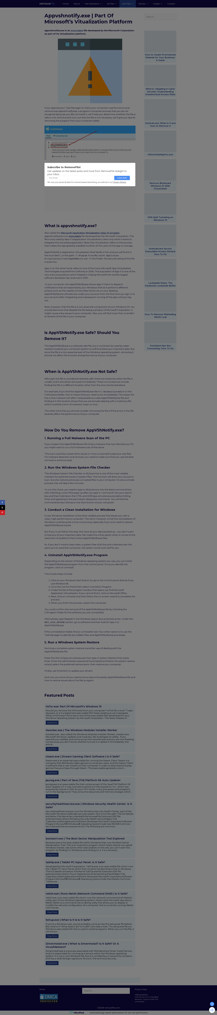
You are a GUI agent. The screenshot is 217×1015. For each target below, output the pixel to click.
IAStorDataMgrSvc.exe (160, 154)
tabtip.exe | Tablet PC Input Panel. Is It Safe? (75, 862)
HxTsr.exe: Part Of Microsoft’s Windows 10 (73, 706)
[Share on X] (2, 507)
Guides (156, 4)
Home (66, 4)
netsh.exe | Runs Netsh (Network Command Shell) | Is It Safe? (87, 893)
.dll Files (110, 4)
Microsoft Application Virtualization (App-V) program (90, 233)
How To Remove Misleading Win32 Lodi (160, 315)
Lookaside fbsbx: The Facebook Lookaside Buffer (160, 284)
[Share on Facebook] (2, 502)
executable (77, 30)
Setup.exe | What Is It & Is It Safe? (68, 919)
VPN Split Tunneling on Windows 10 (160, 218)
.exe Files (126, 4)
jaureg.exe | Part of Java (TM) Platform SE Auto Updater (83, 780)
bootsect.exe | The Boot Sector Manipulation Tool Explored (85, 838)
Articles (141, 4)
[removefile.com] (49, 4)
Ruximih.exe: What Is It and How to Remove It (160, 124)
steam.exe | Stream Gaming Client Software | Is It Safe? (83, 756)
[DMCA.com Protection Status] (48, 1002)
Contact (171, 4)
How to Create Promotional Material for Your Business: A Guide (160, 57)
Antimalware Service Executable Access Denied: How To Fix (160, 251)
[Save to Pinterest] (2, 512)
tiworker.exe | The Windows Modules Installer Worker (81, 730)
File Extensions (92, 4)
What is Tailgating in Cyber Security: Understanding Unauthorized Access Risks (160, 92)
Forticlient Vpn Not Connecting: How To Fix (160, 347)
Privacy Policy (141, 989)
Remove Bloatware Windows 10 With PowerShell (160, 186)
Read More (52, 722)
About (77, 4)
